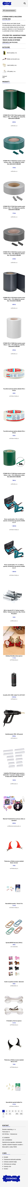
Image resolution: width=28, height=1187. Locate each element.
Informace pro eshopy (10, 1164)
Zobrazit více (4, 77)
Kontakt (6, 1157)
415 (17, 1114)
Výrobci (6, 1169)
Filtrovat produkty (10, 10)
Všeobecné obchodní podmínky (12, 1159)
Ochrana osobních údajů (10, 1162)
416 (21, 1114)
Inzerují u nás (7, 1166)
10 (9, 1114)
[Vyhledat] (25, 4)
